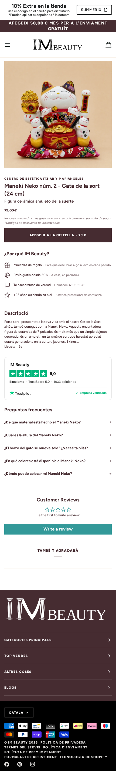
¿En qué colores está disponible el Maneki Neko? (45, 461)
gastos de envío (50, 218)
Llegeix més (13, 346)
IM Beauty (18, 742)
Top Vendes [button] (16, 656)
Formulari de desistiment (30, 757)
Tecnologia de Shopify (83, 757)
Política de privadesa (63, 742)
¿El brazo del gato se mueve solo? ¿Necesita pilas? (46, 448)
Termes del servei (22, 747)
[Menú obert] (12, 44)
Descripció (16, 313)
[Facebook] (6, 764)
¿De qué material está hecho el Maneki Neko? (42, 422)
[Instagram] (32, 764)
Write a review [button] (58, 529)
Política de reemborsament (32, 752)
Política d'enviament (65, 747)
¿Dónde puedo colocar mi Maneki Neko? (38, 473)
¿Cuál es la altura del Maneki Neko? (33, 435)
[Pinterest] (19, 764)
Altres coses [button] (17, 672)
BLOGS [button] (10, 687)
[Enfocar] (14, 158)
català (16, 713)
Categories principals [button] (28, 640)
